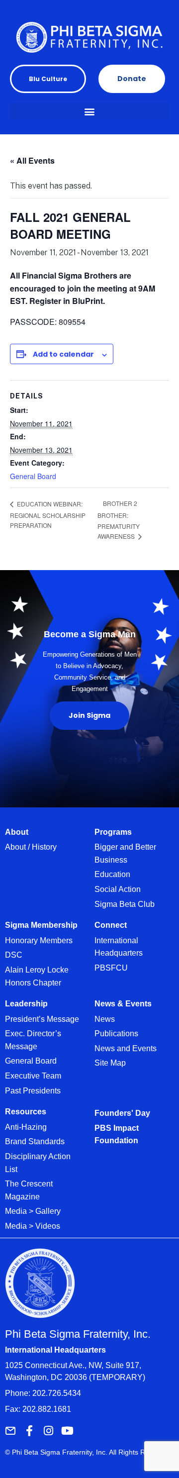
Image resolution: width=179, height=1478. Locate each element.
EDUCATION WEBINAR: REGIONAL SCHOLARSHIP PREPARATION (48, 514)
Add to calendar (63, 354)
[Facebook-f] (29, 1430)
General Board (33, 476)
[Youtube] (67, 1430)
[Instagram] (48, 1430)
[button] (89, 111)
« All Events (32, 160)
